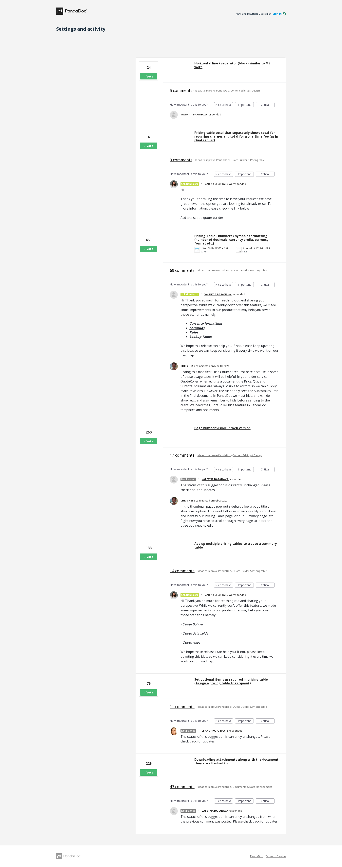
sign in (277, 13)
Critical (268, 105)
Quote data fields (195, 633)
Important (246, 105)
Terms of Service (276, 856)
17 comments (182, 455)
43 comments (182, 786)
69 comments (182, 270)
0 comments (181, 159)
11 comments (182, 706)
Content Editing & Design (245, 90)
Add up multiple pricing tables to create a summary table (235, 545)
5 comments (181, 90)
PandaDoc (256, 856)
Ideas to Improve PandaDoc (212, 90)
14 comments (182, 570)
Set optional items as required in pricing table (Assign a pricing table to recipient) (231, 681)
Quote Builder (192, 624)
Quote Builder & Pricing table (248, 160)
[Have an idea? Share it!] (71, 11)
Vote (149, 76)
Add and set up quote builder (201, 217)
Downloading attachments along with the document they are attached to (236, 761)
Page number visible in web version (222, 428)
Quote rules (191, 642)
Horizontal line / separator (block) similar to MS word (232, 65)
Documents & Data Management (252, 787)
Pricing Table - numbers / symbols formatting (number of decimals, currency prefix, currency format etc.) (231, 240)
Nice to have (224, 105)
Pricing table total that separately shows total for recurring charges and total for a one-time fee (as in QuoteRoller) (236, 136)
